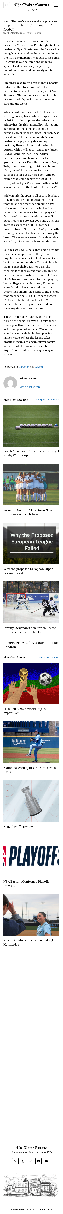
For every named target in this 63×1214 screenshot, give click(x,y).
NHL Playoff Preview (18, 826)
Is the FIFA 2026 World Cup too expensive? (25, 711)
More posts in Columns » (47, 399)
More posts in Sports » (48, 657)
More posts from (30, 387)
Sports (39, 367)
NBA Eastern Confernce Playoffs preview (26, 883)
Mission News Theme (21, 1209)
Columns (24, 367)
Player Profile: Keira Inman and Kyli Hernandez (29, 942)
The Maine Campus (31, 5)
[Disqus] (31, 996)
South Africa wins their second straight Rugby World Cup (31, 453)
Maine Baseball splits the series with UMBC (30, 770)
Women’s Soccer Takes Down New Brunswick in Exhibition (28, 512)
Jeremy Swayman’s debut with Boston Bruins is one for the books (30, 630)
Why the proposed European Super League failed (28, 571)
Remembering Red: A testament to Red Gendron (31, 644)
